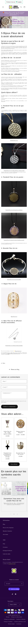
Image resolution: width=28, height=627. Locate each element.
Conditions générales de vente (20, 621)
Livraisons (5, 547)
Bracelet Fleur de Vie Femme (20, 454)
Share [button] (4, 363)
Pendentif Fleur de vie (14, 140)
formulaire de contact (12, 563)
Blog (4, 524)
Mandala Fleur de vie (16, 615)
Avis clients (5, 534)
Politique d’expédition (8, 621)
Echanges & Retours (7, 550)
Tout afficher (14, 464)
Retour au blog (15, 369)
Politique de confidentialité (9, 619)
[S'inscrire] (21, 583)
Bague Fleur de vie (14, 316)
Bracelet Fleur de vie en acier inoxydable (14, 279)
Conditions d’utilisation (20, 619)
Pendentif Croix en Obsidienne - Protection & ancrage (7, 455)
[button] (3, 7)
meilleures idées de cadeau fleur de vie (13, 353)
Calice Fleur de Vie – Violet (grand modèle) (7, 432)
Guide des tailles (6, 554)
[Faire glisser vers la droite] (17, 514)
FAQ (4, 543)
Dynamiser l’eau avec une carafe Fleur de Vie (14, 500)
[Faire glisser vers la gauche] (10, 514)
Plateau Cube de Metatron (20, 432)
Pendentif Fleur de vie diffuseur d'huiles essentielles (14, 345)
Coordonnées (18, 623)
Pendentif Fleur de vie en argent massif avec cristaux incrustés (14, 170)
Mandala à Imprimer (7, 531)
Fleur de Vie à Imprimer (8, 527)
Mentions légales (11, 623)
